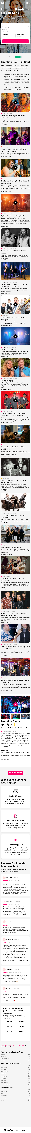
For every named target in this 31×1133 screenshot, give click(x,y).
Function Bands (20, 1045)
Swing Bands (4, 1076)
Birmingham (4, 1091)
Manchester (4, 1095)
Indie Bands (4, 1067)
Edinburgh (3, 1099)
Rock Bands (3, 1065)
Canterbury (3, 1060)
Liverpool (3, 1097)
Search (21, 3)
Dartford (3, 1054)
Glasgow (3, 1100)
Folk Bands (3, 1080)
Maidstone (3, 1056)
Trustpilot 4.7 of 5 (21, 1130)
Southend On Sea (5, 1058)
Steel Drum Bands (5, 1084)
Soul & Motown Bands (6, 1075)
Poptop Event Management (7, 1045)
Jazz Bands (3, 1078)
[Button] (15, 102)
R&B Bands (3, 1073)
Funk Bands (4, 1069)
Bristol (2, 1093)
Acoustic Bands (4, 1071)
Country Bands (4, 1082)
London (3, 1089)
